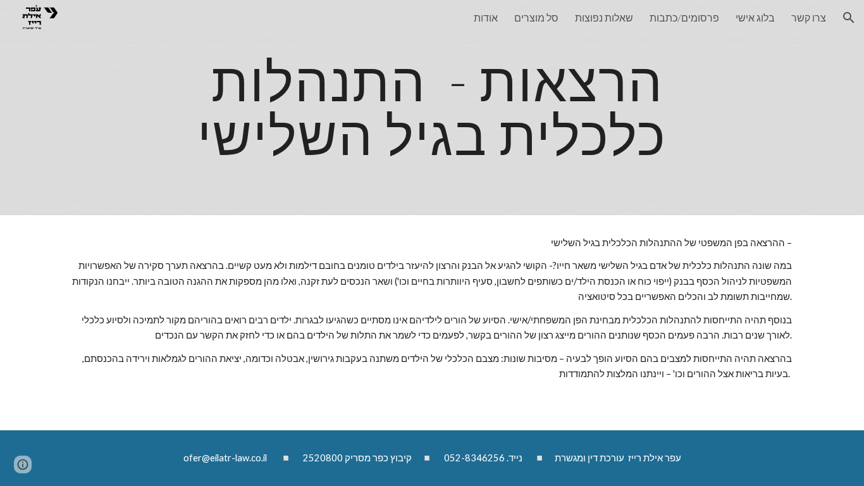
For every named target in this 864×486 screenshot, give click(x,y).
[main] (432, 108)
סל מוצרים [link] (536, 17)
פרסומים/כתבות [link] (684, 17)
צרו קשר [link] (808, 17)
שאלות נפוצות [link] (604, 17)
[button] (849, 18)
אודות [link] (486, 17)
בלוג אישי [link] (755, 17)
